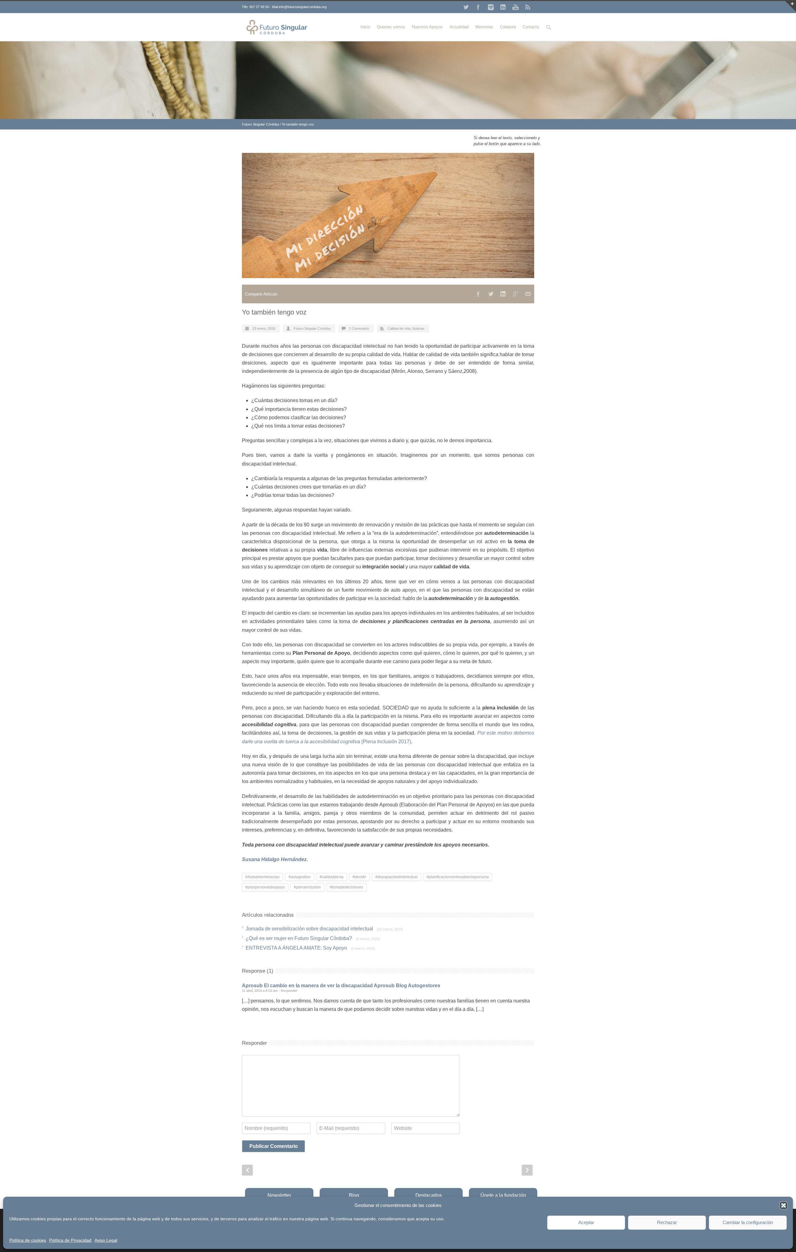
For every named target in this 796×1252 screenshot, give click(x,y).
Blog (354, 1195)
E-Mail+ (528, 294)
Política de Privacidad (70, 1240)
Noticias (418, 328)
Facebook (478, 7)
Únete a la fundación (503, 1195)
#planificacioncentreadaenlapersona (458, 877)
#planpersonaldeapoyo (265, 887)
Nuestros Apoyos (427, 27)
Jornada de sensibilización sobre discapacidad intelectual (324, 928)
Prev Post (247, 1170)
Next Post (527, 1170)
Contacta (531, 27)
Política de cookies (27, 1240)
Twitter (466, 7)
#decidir (359, 877)
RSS (528, 7)
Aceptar (586, 1222)
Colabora (508, 27)
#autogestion (300, 877)
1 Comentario (359, 328)
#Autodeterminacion (262, 877)
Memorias (484, 27)
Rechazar (667, 1222)
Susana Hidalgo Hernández (274, 859)
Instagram (490, 7)
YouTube (515, 7)
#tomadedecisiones (346, 887)
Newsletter (279, 1195)
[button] (783, 1205)
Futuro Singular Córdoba (260, 124)
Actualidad (459, 27)
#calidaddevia (332, 877)
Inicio (365, 27)
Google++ (515, 294)
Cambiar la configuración (748, 1222)
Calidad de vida (398, 328)
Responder (289, 991)
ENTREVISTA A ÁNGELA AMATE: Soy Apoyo (310, 948)
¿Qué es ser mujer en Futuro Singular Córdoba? (313, 938)
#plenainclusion (307, 887)
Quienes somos (391, 27)
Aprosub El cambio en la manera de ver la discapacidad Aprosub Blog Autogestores (341, 985)
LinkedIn (503, 7)
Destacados (428, 1195)
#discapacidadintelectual (396, 877)
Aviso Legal (106, 1240)
